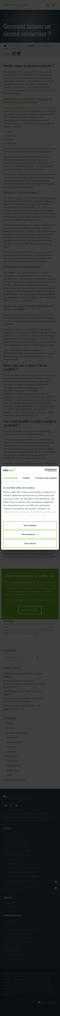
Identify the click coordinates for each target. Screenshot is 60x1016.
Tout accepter (30, 525)
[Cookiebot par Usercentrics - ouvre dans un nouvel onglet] (44, 470)
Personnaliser (28, 534)
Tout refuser (30, 543)
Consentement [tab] (10, 478)
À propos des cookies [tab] (46, 478)
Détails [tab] (26, 478)
